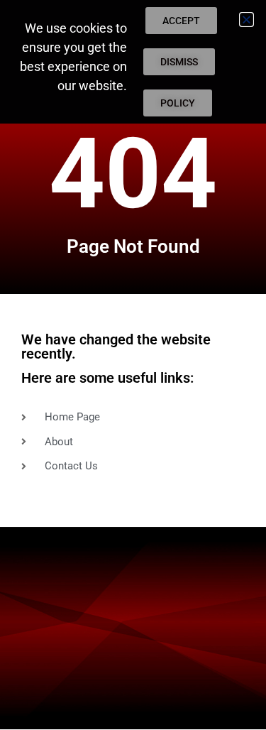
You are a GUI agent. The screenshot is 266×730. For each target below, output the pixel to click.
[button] (246, 19)
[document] (133, 365)
